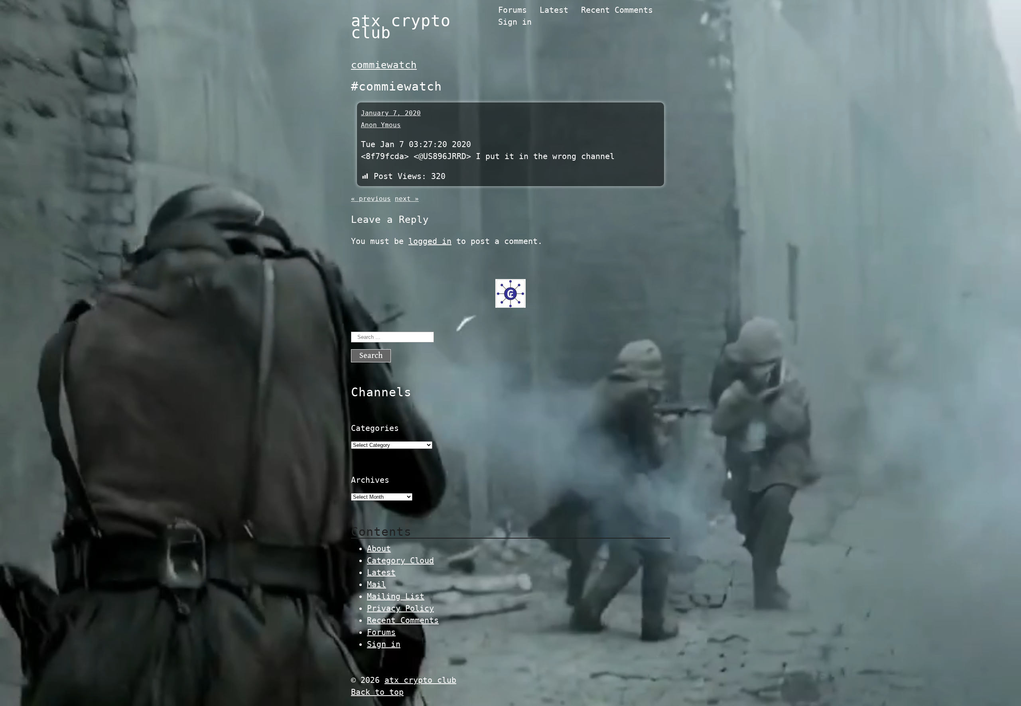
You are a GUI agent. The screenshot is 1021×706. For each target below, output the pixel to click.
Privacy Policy (400, 608)
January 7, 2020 (391, 113)
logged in (429, 241)
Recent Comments (617, 10)
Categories (375, 428)
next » (407, 199)
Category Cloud (400, 560)
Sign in (515, 22)
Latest (554, 10)
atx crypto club (401, 27)
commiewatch (384, 65)
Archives (370, 480)
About (379, 548)
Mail (376, 584)
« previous (371, 199)
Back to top (377, 692)
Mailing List (395, 596)
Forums (512, 10)
